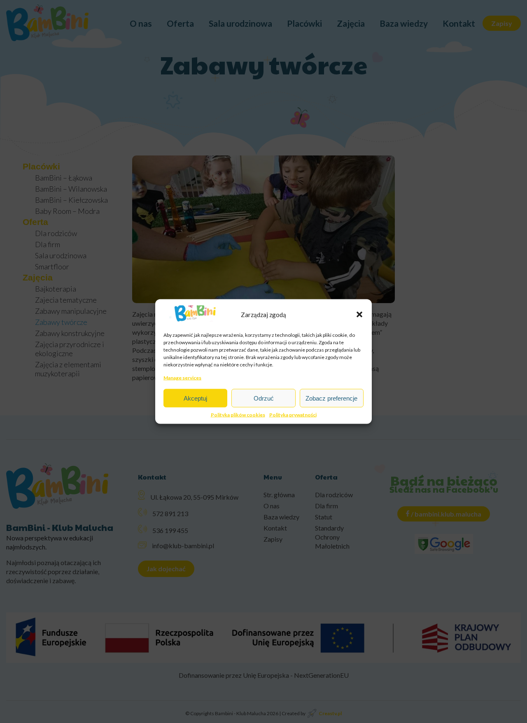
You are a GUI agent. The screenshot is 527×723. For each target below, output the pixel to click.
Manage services (182, 378)
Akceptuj (195, 397)
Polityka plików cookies (238, 415)
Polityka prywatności (293, 415)
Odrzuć (264, 397)
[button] (359, 314)
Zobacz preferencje (331, 397)
